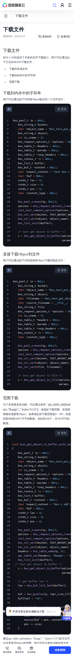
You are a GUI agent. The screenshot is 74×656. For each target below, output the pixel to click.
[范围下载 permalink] (22, 398)
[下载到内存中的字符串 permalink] (45, 93)
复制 (63, 109)
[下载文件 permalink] (23, 50)
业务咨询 (60, 650)
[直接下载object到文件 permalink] (44, 254)
